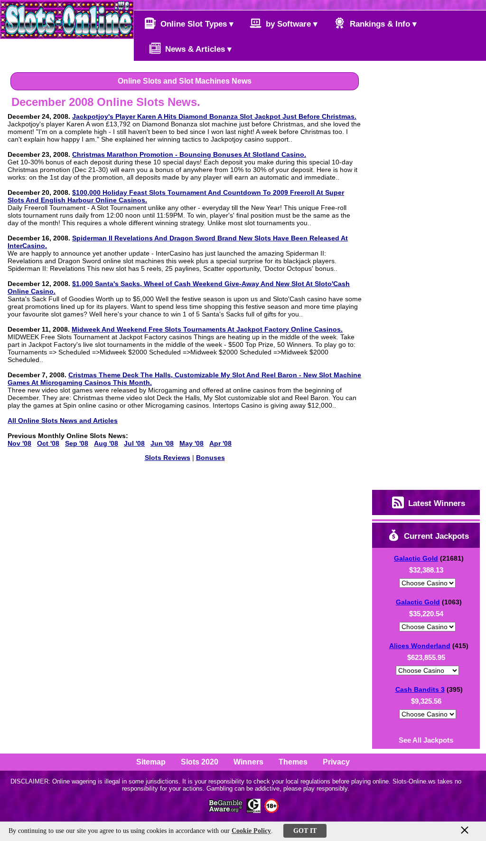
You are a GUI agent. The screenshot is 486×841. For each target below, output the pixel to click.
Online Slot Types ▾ (196, 24)
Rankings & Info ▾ (382, 24)
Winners (248, 762)
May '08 (191, 443)
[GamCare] (253, 810)
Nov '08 (19, 443)
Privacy (336, 762)
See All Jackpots (426, 740)
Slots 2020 (199, 762)
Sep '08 (76, 443)
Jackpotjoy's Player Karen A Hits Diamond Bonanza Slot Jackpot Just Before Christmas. (214, 116)
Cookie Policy (251, 830)
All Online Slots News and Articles (63, 420)
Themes (293, 762)
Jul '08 (134, 443)
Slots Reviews (167, 457)
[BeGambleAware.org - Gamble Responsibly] (226, 810)
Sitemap (151, 762)
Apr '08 (220, 443)
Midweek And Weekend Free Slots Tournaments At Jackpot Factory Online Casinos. (207, 329)
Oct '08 (48, 443)
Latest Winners (435, 503)
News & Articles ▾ (197, 49)
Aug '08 (106, 443)
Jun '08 (162, 443)
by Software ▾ (290, 24)
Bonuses (210, 457)
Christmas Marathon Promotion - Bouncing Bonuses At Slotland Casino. (189, 154)
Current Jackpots (435, 536)
